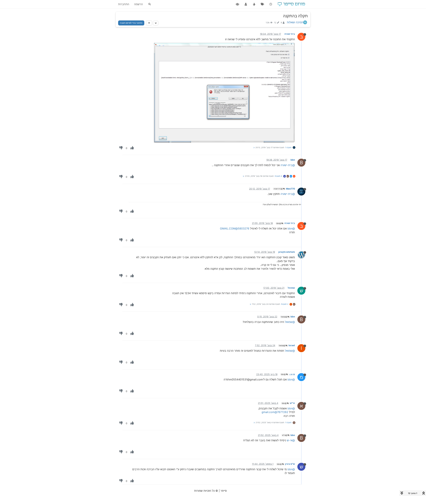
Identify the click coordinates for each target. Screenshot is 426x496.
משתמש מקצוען (286, 252)
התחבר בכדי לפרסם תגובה (131, 23)
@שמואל (284, 317)
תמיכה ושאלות (295, 22)
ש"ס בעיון (290, 464)
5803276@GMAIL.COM (234, 228)
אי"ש (292, 403)
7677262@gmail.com (275, 412)
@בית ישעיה (278, 189)
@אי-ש (291, 440)
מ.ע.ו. (292, 374)
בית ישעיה (289, 34)
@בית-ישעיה (288, 165)
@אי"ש (285, 435)
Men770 (290, 188)
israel (292, 345)
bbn (293, 159)
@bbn (278, 223)
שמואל (291, 287)
